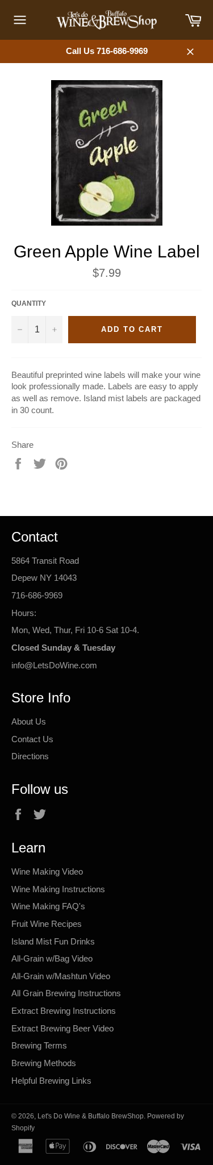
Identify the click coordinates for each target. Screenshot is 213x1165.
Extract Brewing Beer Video (62, 1028)
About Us (28, 721)
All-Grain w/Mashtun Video (60, 976)
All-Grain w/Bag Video (52, 958)
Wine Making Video (47, 871)
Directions (30, 756)
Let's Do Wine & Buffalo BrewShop (90, 1116)
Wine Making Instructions (58, 889)
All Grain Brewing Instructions (66, 993)
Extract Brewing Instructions (63, 1011)
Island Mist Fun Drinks (53, 941)
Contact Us (32, 739)
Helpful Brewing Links (51, 1080)
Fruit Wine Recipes (46, 924)
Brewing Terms (39, 1045)
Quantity (28, 303)
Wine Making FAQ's (48, 906)
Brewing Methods (43, 1063)
